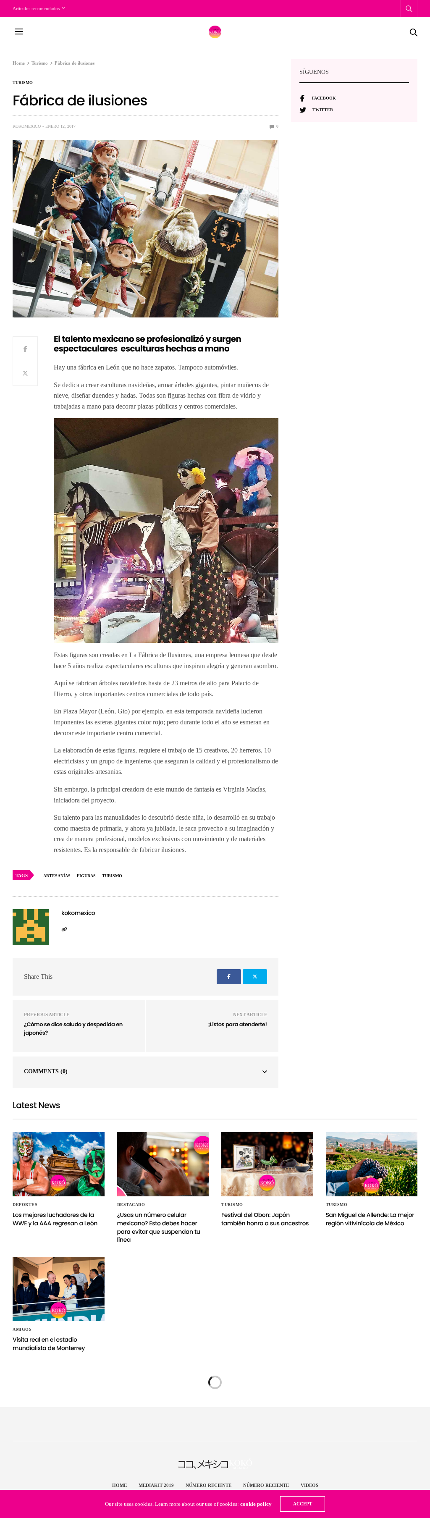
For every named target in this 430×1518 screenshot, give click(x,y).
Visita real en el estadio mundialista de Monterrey (49, 1343)
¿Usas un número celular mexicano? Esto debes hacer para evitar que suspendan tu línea (158, 1227)
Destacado (131, 1205)
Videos (309, 1485)
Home (119, 1485)
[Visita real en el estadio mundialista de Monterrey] (59, 1289)
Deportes (25, 1205)
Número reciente (208, 1485)
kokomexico (27, 126)
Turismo (23, 83)
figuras (86, 875)
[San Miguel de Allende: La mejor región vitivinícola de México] (372, 1164)
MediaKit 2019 (156, 1485)
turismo (112, 875)
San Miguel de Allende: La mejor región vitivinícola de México (370, 1219)
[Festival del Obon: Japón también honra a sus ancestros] (267, 1164)
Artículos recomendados (36, 8)
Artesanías (57, 875)
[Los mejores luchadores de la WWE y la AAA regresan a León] (59, 1164)
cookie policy (256, 1504)
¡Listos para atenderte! (237, 1024)
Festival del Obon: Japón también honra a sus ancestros (265, 1219)
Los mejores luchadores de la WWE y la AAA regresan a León (55, 1219)
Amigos (22, 1329)
